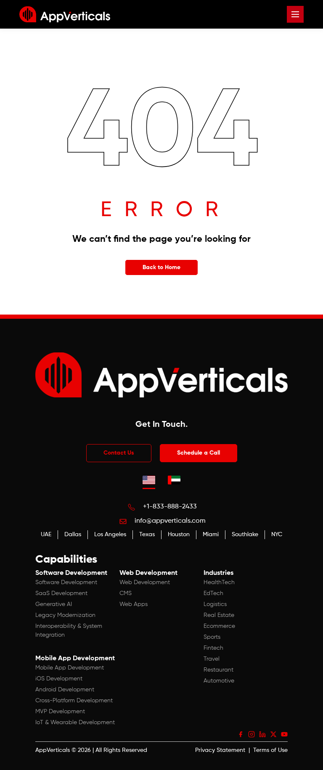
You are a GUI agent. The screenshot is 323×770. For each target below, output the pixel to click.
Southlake (245, 534)
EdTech (213, 593)
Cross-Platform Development (74, 701)
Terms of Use (270, 750)
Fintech (213, 648)
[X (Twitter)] (273, 734)
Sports (212, 637)
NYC (276, 534)
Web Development (144, 582)
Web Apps (133, 604)
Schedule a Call (198, 453)
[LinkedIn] (262, 734)
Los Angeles (110, 534)
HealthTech (219, 582)
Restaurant (218, 670)
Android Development (64, 690)
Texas (147, 534)
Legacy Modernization (65, 615)
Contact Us (118, 453)
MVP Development (60, 711)
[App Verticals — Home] (64, 14)
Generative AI (53, 604)
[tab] (149, 480)
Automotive (219, 681)
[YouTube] (284, 734)
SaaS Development (61, 593)
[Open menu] (295, 14)
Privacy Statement (220, 750)
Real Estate (219, 615)
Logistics (215, 604)
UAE (46, 534)
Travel (212, 659)
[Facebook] (240, 734)
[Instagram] (251, 734)
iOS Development (58, 679)
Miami (211, 534)
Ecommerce (219, 626)
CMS (125, 593)
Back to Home (161, 267)
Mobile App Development (69, 668)
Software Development (66, 582)
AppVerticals (52, 750)
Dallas (72, 534)
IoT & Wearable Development (75, 722)
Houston (179, 534)
